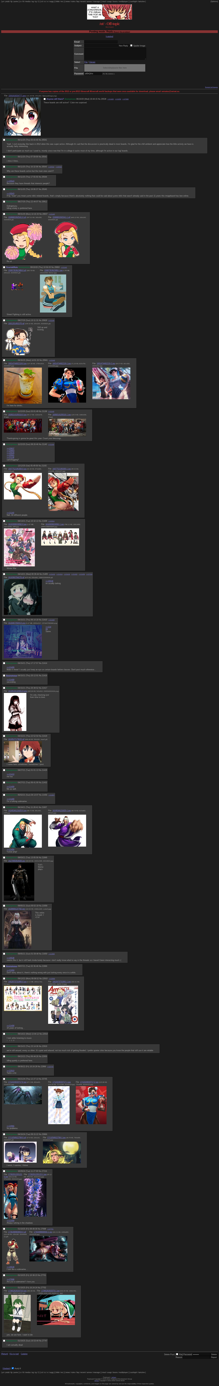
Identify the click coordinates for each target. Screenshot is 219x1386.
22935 (44, 1056)
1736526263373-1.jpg (50, 1291)
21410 (44, 620)
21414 (44, 663)
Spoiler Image (139, 46)
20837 (45, 214)
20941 (45, 360)
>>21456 (82, 574)
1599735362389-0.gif (17, 270)
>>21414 (59, 574)
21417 (44, 688)
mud (104, 1)
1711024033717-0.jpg (17, 1082)
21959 (44, 954)
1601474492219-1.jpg (61, 363)
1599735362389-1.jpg (53, 270)
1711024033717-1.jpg (61, 1082)
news (68, 1)
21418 (44, 736)
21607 (44, 807)
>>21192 (51, 444)
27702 (43, 1287)
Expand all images (211, 87)
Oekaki (92, 62)
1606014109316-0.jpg (17, 415)
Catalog (24, 1354)
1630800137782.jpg (16, 909)
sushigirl (133, 1)
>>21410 (52, 574)
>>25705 (50, 1067)
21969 (44, 966)
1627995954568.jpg (16, 861)
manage (96, 1)
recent (83, 1)
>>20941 (10, 455)
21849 (44, 857)
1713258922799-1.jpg (56, 1137)
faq (78, 1)
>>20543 (10, 181)
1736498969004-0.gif (17, 1232)
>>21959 (118, 99)
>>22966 (52, 978)
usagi (109, 1)
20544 (44, 177)
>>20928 (10, 453)
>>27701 (50, 1229)
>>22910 (51, 521)
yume (16, 1)
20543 (44, 167)
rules (73, 1)
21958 (44, 906)
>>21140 (52, 214)
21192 (44, 466)
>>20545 (59, 167)
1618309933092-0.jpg (17, 524)
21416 (44, 675)
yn (3, 1)
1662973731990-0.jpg (17, 982)
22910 (45, 978)
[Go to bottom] (125, 32)
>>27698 (125, 99)
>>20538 (49, 581)
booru (115, 1)
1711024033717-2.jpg (89, 1082)
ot (42, 1)
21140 (44, 444)
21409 (45, 574)
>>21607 (51, 795)
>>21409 (110, 99)
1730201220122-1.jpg (37, 1174)
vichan (114, 1377)
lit (23, 1)
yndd (7, 1)
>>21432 (74, 574)
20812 (44, 201)
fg (11, 1)
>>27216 (89, 574)
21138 (44, 411)
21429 (44, 770)
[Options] (214, 1)
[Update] (6, 1368)
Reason (179, 1357)
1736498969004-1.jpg (43, 1232)
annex (89, 1)
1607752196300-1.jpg (61, 469)
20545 (44, 189)
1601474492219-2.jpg (106, 363)
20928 (44, 320)
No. (99, 99)
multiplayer (123, 1)
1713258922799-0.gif (17, 1137)
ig (36, 1)
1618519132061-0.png (17, 691)
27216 (44, 1171)
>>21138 (10, 457)
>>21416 (67, 574)
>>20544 (51, 167)
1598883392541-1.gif (61, 217)
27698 (43, 1229)
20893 (57, 267)
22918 (45, 1034)
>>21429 (51, 620)
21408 (44, 521)
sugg (51, 1)
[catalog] (109, 36)
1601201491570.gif (16, 323)
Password (187, 1354)
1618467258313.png (16, 623)
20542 (44, 157)
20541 (44, 140)
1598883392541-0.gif (17, 217)
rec (62, 1)
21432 (44, 782)
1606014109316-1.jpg (61, 415)
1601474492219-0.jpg (17, 363)
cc (45, 1)
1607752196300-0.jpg (17, 469)
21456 (44, 795)
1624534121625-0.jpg (17, 810)
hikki (57, 1)
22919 (44, 1046)
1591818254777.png (17, 96)
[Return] (116, 32)
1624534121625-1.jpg (61, 810)
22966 (43, 1066)
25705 (44, 1079)
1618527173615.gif (16, 739)
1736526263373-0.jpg (17, 1291)
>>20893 (10, 451)
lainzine (141, 1)
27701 (43, 1275)
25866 (44, 1134)
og (33, 1)
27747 (44, 1341)
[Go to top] (14, 1354)
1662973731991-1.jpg (61, 982)
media (27, 1)
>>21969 (51, 954)
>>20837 (10, 448)
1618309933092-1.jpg (54, 524)
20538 (103, 99)
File (85, 62)
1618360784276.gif (16, 577)
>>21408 (10, 1026)
